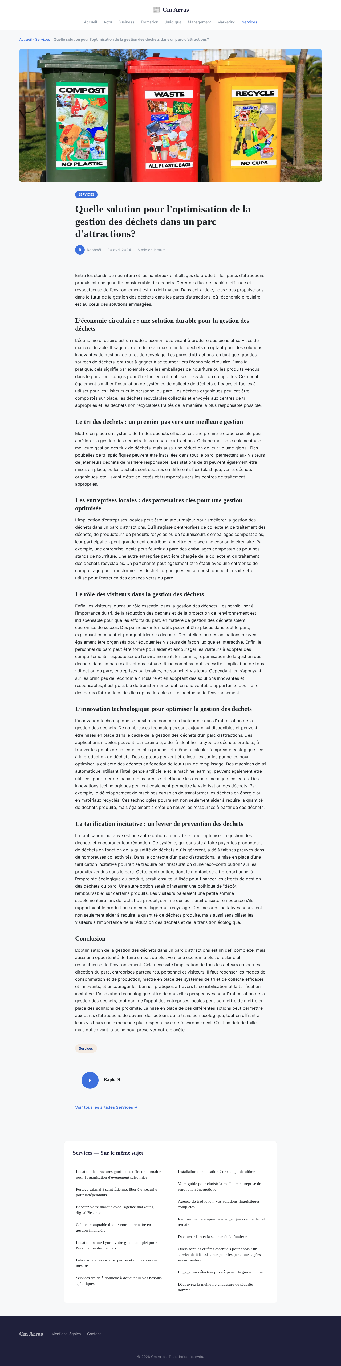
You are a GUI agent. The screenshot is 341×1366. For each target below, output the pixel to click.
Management (199, 22)
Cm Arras (170, 9)
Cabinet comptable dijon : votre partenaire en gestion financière (113, 1227)
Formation (149, 22)
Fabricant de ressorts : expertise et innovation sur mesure (116, 1263)
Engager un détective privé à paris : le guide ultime (220, 1272)
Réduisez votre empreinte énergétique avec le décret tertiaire (221, 1222)
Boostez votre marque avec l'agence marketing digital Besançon (115, 1209)
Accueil (90, 22)
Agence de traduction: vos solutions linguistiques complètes (219, 1204)
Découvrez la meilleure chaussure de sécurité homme (215, 1287)
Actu (108, 22)
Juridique (173, 22)
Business (126, 22)
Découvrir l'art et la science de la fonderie (212, 1236)
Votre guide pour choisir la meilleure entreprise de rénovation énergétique (219, 1186)
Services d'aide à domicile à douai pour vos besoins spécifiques (119, 1281)
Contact (94, 1333)
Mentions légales (66, 1333)
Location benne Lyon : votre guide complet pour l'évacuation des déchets (116, 1245)
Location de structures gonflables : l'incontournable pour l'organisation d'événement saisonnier (118, 1174)
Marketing (226, 22)
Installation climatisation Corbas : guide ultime (216, 1171)
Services (249, 22)
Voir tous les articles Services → (106, 1107)
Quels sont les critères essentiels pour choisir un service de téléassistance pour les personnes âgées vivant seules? (219, 1254)
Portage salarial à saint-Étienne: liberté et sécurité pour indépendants (116, 1192)
